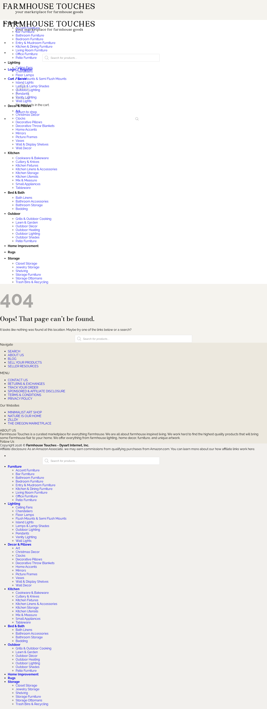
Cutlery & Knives (27, 162)
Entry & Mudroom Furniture (35, 43)
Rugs (11, 252)
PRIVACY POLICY (20, 398)
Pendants (22, 533)
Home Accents (26, 129)
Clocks (20, 118)
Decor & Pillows (19, 106)
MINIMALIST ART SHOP (25, 412)
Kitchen (14, 153)
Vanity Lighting (26, 537)
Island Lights (25, 82)
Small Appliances (28, 184)
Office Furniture (27, 54)
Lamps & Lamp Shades (32, 86)
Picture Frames (26, 137)
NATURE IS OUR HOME (24, 416)
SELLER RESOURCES (23, 366)
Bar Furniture (25, 32)
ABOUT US (16, 355)
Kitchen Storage (27, 173)
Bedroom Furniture (29, 39)
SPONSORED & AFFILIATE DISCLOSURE (36, 391)
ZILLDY (13, 420)
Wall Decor (24, 148)
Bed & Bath (16, 192)
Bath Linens (24, 198)
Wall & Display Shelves (32, 144)
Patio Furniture (26, 58)
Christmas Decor (28, 115)
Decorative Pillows (29, 122)
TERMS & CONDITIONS (24, 395)
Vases (20, 141)
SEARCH (14, 351)
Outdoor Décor (27, 226)
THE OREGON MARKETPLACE (29, 423)
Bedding (22, 209)
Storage (14, 258)
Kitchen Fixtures (27, 165)
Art (18, 111)
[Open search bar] (137, 118)
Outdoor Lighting (28, 233)
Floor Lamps (25, 75)
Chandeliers (24, 71)
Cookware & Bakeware (32, 158)
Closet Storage (26, 263)
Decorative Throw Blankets (35, 126)
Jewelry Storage (27, 267)
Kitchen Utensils (27, 176)
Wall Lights (23, 101)
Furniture (15, 23)
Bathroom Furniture (30, 35)
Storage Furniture (28, 274)
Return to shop (26, 112)
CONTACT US (18, 380)
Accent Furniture (27, 28)
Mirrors (21, 133)
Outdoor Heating (28, 230)
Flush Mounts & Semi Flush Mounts (41, 79)
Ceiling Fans (24, 68)
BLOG (12, 359)
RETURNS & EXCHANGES (26, 384)
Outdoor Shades (27, 237)
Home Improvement (23, 246)
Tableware (23, 188)
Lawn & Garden (27, 222)
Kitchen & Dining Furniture (34, 46)
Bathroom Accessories (32, 201)
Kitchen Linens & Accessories (36, 169)
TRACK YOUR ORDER (23, 387)
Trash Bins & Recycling (32, 282)
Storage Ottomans (29, 278)
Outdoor (14, 214)
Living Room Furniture (31, 50)
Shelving (22, 271)
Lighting (14, 62)
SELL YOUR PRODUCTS (25, 362)
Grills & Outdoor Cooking (33, 219)
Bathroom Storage (29, 205)
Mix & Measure (26, 180)
